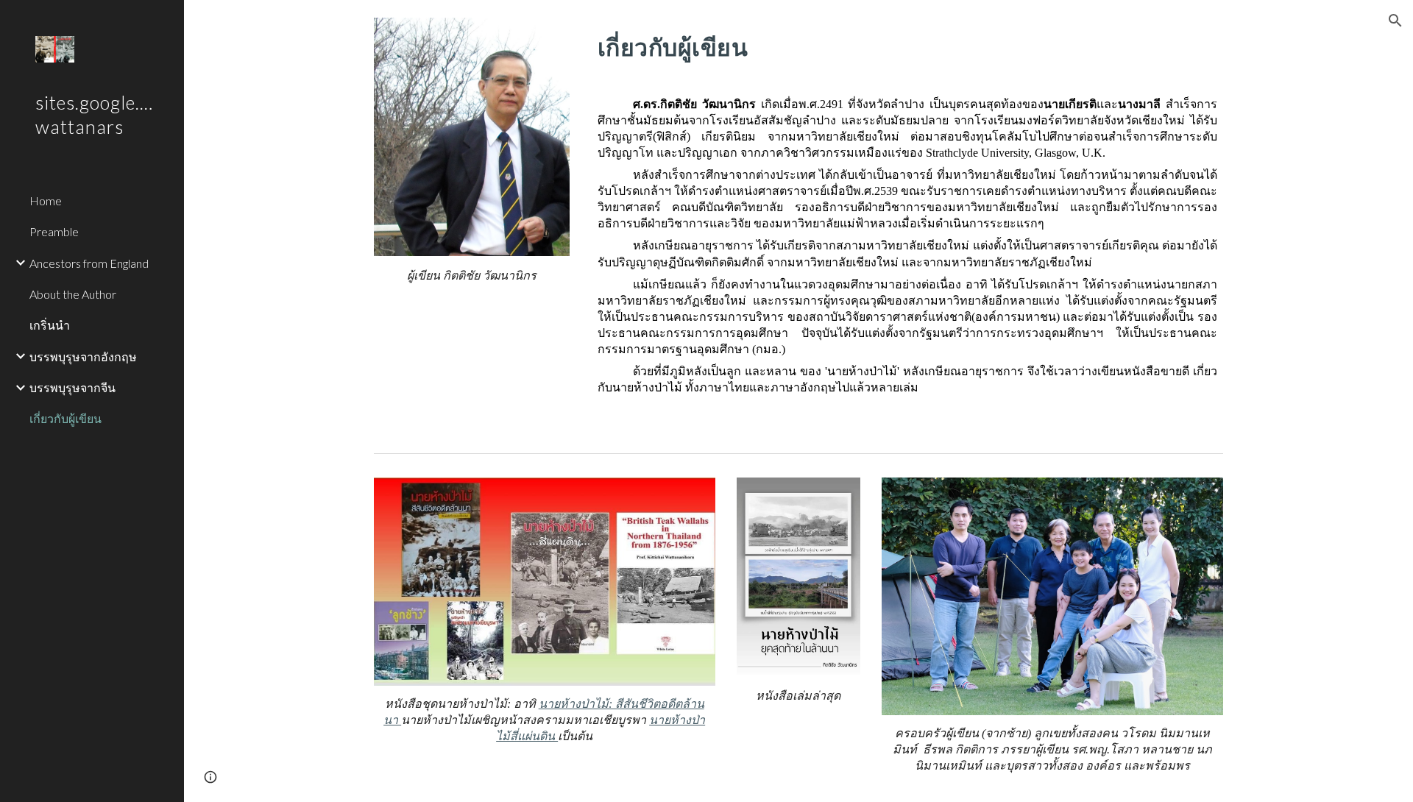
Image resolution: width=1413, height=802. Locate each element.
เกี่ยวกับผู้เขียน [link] (65, 418)
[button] (1395, 20)
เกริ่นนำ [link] (49, 325)
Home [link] (45, 200)
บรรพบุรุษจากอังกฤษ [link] (83, 356)
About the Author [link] (72, 294)
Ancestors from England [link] (89, 263)
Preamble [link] (54, 231)
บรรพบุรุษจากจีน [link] (72, 387)
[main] (472, 276)
